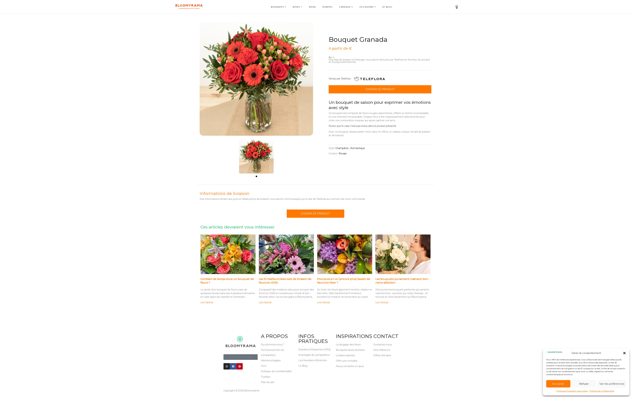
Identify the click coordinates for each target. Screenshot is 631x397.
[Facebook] (233, 366)
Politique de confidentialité (601, 391)
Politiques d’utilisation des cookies (572, 391)
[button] (624, 353)
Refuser (584, 383)
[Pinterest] (239, 366)
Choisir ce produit (380, 89)
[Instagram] (226, 366)
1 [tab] (256, 176)
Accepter (558, 383)
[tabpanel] (256, 155)
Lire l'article (206, 302)
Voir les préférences (611, 383)
